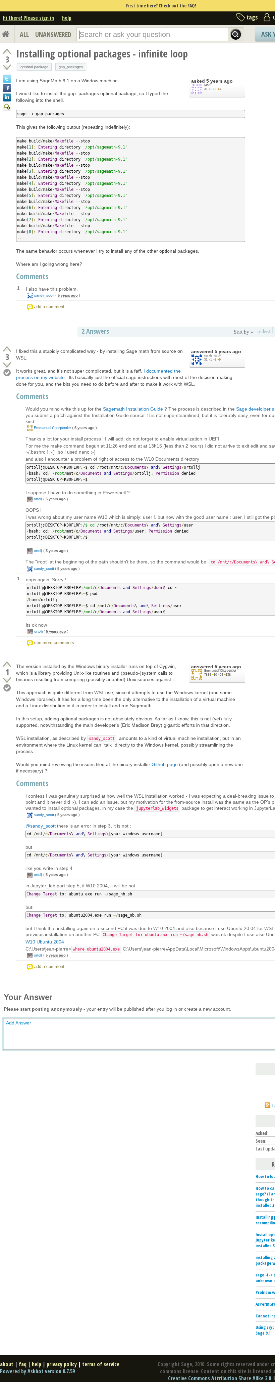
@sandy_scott (40, 826)
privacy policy (62, 1364)
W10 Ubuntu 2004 (44, 941)
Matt (207, 85)
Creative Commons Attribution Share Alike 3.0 (219, 1378)
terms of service (100, 1364)
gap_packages (71, 67)
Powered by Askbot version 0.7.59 (37, 1371)
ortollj (38, 499)
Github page (165, 764)
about (6, 1364)
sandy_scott (44, 295)
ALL (24, 34)
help (66, 18)
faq (22, 1364)
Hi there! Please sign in (28, 18)
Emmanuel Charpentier (52, 428)
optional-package (34, 67)
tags (252, 17)
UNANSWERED (53, 34)
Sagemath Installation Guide (133, 409)
